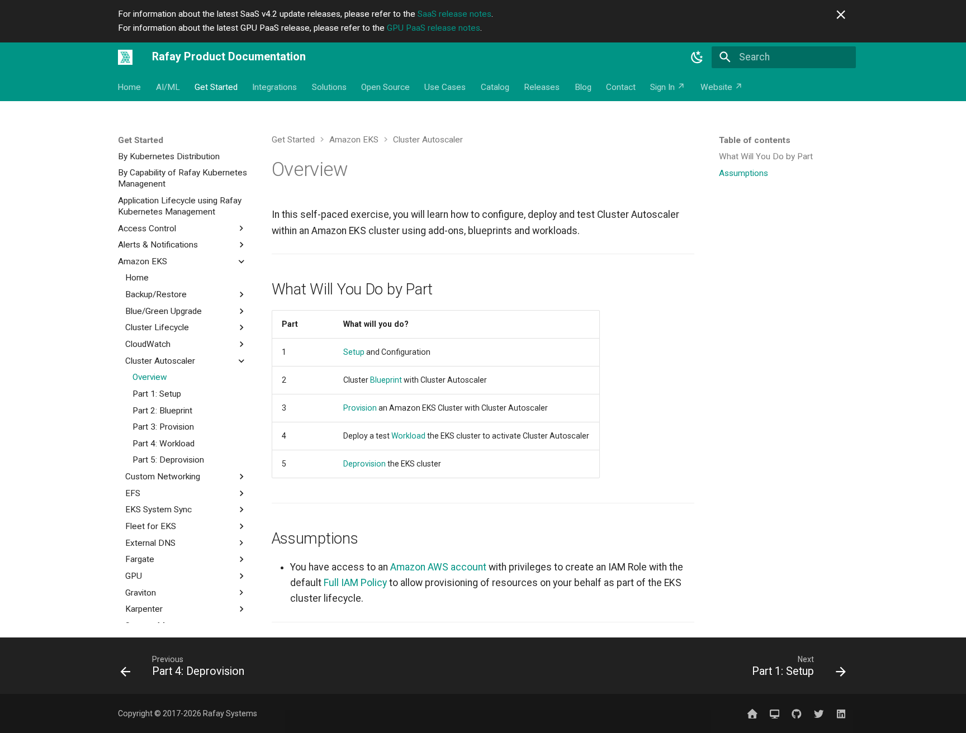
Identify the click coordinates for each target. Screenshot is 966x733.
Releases (542, 87)
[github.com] (796, 713)
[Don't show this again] (841, 14)
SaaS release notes (454, 14)
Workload (408, 435)
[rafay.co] (752, 713)
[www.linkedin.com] (841, 713)
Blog (583, 87)
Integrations (275, 87)
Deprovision (364, 463)
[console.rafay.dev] (774, 713)
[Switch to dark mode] (697, 57)
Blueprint (386, 379)
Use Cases (445, 87)
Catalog (495, 87)
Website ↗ (721, 87)
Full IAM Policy (355, 582)
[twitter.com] (818, 713)
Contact (621, 87)
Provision (360, 407)
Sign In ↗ (668, 87)
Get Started (216, 87)
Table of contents (754, 140)
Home (129, 87)
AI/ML (168, 87)
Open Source (385, 87)
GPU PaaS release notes (433, 28)
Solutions (329, 87)
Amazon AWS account (438, 567)
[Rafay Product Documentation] (125, 57)
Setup (353, 352)
